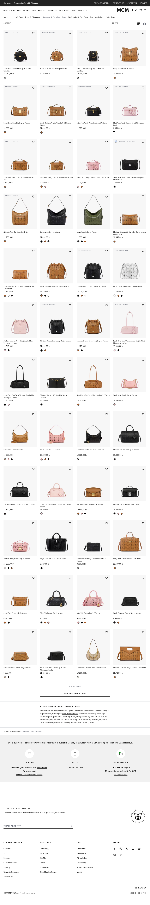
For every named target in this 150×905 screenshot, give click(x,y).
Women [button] (26, 10)
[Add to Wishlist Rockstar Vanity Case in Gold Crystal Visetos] (70, 88)
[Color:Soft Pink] (45, 187)
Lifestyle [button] (52, 10)
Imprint (79, 872)
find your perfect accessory (80, 722)
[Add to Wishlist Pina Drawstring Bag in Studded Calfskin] (106, 33)
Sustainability (44, 867)
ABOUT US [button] (82, 10)
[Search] (132, 10)
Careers (42, 863)
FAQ (5, 853)
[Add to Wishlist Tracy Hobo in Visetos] (143, 33)
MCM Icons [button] (64, 10)
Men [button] (34, 10)
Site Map (43, 858)
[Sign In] (136, 10)
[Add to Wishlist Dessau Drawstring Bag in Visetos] (70, 251)
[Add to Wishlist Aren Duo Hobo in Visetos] (143, 360)
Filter (115, 23)
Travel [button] (41, 10)
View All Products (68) (75, 693)
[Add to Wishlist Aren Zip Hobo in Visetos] (33, 197)
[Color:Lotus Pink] (5, 350)
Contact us (118, 3)
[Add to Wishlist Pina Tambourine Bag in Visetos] (70, 33)
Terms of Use (81, 853)
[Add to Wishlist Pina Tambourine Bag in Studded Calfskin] (33, 33)
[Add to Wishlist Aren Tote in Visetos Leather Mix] (143, 523)
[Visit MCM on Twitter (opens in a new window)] (127, 848)
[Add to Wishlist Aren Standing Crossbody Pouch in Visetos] (106, 523)
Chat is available (120, 775)
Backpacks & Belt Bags (78, 17)
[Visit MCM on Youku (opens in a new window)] (114, 855)
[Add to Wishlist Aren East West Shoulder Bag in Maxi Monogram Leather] (143, 305)
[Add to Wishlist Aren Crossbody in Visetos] (33, 578)
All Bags (19, 17)
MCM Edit (44, 853)
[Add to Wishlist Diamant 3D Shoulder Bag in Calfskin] (70, 360)
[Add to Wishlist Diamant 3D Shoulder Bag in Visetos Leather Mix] (143, 197)
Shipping (7, 867)
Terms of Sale (81, 849)
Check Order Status (10, 863)
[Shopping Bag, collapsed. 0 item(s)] (145, 10)
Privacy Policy (82, 858)
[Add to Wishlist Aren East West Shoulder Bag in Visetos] (106, 360)
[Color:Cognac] (114, 77)
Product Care (8, 877)
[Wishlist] (140, 10)
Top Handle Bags (97, 17)
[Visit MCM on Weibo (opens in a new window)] (139, 848)
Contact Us (7, 849)
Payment (7, 858)
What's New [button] (9, 10)
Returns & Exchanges (11, 872)
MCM (6, 731)
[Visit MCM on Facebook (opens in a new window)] (114, 848)
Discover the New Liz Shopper (26, 3)
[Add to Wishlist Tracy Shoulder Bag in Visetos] (33, 88)
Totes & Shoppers (32, 17)
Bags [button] (19, 10)
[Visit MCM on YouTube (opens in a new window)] (133, 848)
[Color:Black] (5, 77)
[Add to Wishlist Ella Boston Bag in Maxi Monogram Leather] (33, 469)
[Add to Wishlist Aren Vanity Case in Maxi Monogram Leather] (143, 88)
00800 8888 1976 (75, 768)
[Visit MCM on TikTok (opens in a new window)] (120, 855)
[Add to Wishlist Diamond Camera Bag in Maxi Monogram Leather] (70, 632)
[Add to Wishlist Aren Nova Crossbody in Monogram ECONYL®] (143, 142)
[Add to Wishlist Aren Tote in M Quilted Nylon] (70, 523)
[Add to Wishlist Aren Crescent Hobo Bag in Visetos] (106, 632)
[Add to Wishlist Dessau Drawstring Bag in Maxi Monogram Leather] (33, 305)
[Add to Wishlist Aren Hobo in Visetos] (70, 197)
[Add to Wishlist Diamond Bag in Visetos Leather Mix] (143, 632)
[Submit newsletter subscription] (71, 826)
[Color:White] (8, 295)
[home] (123, 11)
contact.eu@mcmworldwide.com (29, 775)
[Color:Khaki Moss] (48, 241)
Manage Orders (101, 3)
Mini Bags (111, 17)
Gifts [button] (73, 10)
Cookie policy (81, 863)
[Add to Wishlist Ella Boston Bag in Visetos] (143, 414)
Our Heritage (44, 849)
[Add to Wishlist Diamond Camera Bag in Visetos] (143, 578)
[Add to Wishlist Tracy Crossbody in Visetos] (106, 469)
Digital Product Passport (48, 872)
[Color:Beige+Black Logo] (78, 677)
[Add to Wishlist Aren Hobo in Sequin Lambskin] (106, 414)
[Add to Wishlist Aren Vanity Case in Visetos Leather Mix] (33, 142)
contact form (42, 768)
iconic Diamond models (70, 714)
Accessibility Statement (85, 867)
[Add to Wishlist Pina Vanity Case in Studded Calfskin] (106, 88)
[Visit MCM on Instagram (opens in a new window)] (120, 848)
